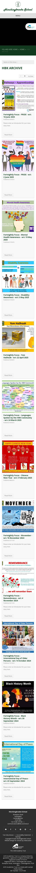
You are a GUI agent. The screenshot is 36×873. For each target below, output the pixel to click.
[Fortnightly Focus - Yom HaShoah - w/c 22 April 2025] (18, 336)
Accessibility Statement (24, 835)
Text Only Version (8, 835)
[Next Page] (25, 76)
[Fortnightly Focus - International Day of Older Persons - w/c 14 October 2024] (18, 637)
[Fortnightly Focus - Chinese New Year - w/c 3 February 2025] (18, 457)
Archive (30, 76)
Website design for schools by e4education (18, 840)
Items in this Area (9, 62)
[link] (21, 76)
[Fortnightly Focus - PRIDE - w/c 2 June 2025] (18, 156)
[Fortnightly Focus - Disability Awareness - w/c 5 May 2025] (18, 276)
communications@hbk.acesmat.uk (18, 824)
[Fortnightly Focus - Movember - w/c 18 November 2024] (18, 517)
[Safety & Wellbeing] (25, 829)
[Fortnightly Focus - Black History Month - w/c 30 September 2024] (18, 697)
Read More (8, 135)
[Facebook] (10, 829)
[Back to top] (30, 829)
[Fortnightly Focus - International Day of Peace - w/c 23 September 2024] (18, 757)
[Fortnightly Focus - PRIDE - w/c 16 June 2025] (18, 96)
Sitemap (18, 837)
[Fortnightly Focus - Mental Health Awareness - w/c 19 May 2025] (18, 216)
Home (15, 49)
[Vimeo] (20, 829)
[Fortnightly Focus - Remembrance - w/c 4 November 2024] (18, 577)
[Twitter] (15, 829)
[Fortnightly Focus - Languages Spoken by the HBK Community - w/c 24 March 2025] (18, 396)
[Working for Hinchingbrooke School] (5, 829)
